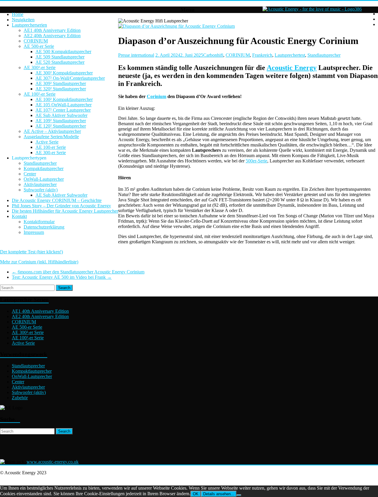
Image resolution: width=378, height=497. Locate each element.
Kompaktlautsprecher (43, 168)
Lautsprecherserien (29, 24)
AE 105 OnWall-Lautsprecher (63, 104)
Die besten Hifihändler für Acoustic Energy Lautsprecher (65, 211)
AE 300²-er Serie (40, 67)
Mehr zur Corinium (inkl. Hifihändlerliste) (39, 261)
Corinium (156, 96)
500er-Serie (256, 160)
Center (30, 173)
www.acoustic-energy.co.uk (53, 461)
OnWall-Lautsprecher (44, 179)
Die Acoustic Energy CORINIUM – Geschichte (57, 200)
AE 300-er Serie (50, 152)
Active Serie (46, 141)
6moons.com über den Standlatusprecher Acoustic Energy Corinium (78, 271)
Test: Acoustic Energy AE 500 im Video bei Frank (62, 277)
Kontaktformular (39, 221)
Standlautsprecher (40, 163)
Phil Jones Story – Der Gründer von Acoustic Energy (61, 205)
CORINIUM (36, 40)
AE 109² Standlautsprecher (60, 120)
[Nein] (239, 495)
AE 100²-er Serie (40, 94)
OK (195, 494)
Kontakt (19, 216)
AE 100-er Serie (50, 147)
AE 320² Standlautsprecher (60, 88)
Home (17, 14)
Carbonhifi (213, 55)
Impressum (34, 232)
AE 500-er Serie (39, 46)
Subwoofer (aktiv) (41, 189)
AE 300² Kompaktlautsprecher (64, 72)
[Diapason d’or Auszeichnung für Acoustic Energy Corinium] (176, 26)
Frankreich (262, 55)
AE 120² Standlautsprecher (60, 125)
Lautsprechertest (290, 55)
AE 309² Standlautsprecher (60, 83)
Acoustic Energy (292, 67)
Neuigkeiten (23, 19)
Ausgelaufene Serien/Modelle (51, 136)
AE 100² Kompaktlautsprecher (64, 99)
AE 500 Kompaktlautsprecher (63, 51)
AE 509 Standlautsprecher (59, 56)
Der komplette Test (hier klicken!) (31, 251)
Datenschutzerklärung (44, 226)
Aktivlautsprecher (40, 184)
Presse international (136, 55)
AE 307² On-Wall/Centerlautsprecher (70, 78)
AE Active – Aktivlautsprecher (52, 131)
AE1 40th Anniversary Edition (52, 30)
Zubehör (20, 397)
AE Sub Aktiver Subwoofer (61, 115)
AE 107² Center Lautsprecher (63, 110)
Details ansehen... (218, 494)
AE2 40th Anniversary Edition (52, 35)
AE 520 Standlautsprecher (59, 62)
